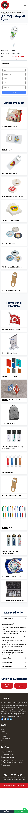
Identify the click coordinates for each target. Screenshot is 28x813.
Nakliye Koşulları (7, 666)
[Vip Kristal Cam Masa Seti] (14, 589)
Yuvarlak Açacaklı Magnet (12, 197)
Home (2, 12)
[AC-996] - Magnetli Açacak (8, 13)
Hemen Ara (7, 811)
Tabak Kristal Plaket (11, 577)
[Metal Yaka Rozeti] (14, 318)
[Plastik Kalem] (14, 512)
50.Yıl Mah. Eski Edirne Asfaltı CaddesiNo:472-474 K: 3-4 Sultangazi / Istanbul (13, 761)
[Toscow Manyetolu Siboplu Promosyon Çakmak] (14, 436)
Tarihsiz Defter (9, 376)
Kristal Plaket (9, 353)
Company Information (6, 733)
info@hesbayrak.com (9, 757)
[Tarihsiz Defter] (14, 365)
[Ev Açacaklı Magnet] (14, 209)
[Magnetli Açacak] (14, 33)
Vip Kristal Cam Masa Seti (13, 600)
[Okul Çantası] (14, 412)
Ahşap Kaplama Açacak (12, 290)
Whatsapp (21, 811)
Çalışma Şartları (7, 618)
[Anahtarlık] (14, 461)
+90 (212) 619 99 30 (9, 751)
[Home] (5, 4)
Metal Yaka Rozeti (11, 329)
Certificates (3, 736)
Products (3, 740)
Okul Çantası (8, 423)
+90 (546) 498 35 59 (9, 754)
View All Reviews (7, 685)
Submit (14, 92)
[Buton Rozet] (14, 232)
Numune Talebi (7, 658)
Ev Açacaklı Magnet (11, 220)
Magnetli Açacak (9, 126)
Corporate (3, 731)
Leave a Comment (20, 685)
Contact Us (3, 743)
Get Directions (7, 765)
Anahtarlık (7, 472)
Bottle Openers (20, 12)
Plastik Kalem (9, 528)
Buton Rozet (8, 243)
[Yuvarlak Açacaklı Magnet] (14, 186)
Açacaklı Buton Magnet (12, 267)
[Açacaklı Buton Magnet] (14, 256)
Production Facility (5, 738)
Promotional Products (10, 12)
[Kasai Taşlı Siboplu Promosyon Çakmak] (14, 540)
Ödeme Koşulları (7, 662)
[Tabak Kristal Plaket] (14, 566)
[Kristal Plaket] (14, 342)
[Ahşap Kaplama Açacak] (14, 279)
